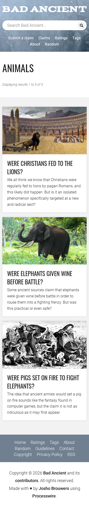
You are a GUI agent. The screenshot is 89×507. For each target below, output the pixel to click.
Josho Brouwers (54, 488)
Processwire (44, 495)
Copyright (23, 454)
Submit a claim (21, 38)
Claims (44, 38)
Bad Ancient (54, 472)
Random (52, 44)
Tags (76, 38)
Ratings (61, 38)
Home (20, 442)
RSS (71, 454)
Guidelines (45, 448)
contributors (26, 480)
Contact (66, 448)
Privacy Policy (50, 454)
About (35, 44)
